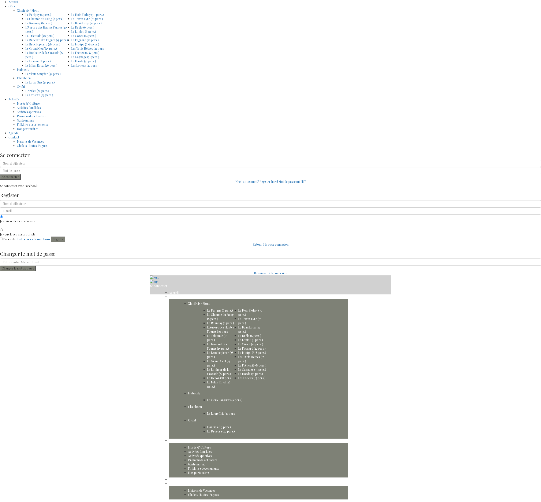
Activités (13, 99)
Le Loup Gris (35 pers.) (40, 82)
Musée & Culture (28, 103)
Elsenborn (24, 78)
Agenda (13, 133)
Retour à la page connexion (270, 244)
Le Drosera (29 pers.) (39, 95)
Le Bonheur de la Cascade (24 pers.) (219, 372)
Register (58, 239)
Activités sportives (29, 112)
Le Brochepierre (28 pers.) (42, 44)
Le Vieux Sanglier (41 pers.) (43, 74)
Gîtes (11, 6)
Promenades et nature (31, 116)
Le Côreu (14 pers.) (83, 36)
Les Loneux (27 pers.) (84, 65)
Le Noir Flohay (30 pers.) (87, 15)
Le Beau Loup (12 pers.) (86, 23)
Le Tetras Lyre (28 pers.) (87, 19)
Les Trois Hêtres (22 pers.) (88, 49)
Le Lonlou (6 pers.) (83, 32)
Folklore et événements (32, 125)
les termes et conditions (33, 239)
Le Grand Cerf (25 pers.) (41, 49)
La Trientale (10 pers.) (39, 36)
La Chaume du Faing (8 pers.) (44, 19)
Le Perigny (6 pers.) (38, 15)
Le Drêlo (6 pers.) (82, 27)
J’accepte (26, 239)
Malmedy (23, 70)
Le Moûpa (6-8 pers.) (85, 44)
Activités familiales (29, 108)
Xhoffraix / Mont (27, 10)
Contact (13, 137)
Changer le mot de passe (18, 268)
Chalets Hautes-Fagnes (32, 146)
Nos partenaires (27, 129)
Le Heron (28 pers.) (38, 61)
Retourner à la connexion (270, 273)
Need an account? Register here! (256, 182)
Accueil (13, 2)
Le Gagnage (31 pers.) (85, 57)
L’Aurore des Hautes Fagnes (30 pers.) (220, 329)
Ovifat (21, 87)
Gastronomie (25, 120)
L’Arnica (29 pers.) (37, 91)
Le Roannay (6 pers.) (38, 23)
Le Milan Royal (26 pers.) (41, 65)
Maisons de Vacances (30, 142)
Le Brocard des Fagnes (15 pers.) (46, 40)
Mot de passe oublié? (292, 182)
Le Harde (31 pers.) (83, 61)
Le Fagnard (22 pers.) (85, 40)
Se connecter (10, 177)
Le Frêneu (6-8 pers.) (85, 53)
